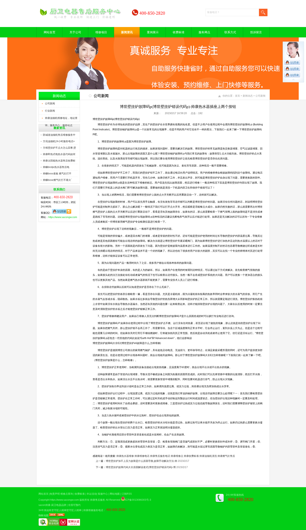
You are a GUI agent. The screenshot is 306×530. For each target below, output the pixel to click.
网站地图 (115, 493)
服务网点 (204, 32)
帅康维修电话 (141, 456)
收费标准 (178, 32)
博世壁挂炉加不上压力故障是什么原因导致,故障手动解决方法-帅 (141, 461)
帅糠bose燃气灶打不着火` (57, 180)
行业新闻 (50, 110)
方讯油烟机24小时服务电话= (59, 141)
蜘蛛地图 (44, 515)
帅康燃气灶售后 (226, 456)
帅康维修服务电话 (93, 510)
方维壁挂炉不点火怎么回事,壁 (59, 147)
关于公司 (75, 32)
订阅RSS (127, 493)
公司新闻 (50, 103)
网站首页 (49, 32)
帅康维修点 (177, 456)
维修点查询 (66, 493)
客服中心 (103, 493)
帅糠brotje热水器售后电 (56, 167)
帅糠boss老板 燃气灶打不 (57, 173)
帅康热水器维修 (125, 456)
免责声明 (55, 493)
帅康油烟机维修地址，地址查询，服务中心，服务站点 (61, 119)
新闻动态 (248, 95)
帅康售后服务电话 (160, 456)
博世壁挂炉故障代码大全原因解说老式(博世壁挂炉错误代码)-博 (141, 467)
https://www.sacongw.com (62, 217)
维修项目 (101, 32)
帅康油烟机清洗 (208, 456)
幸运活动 (92, 493)
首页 (237, 95)
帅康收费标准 (191, 456)
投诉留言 (256, 32)
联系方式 (230, 32)
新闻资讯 (127, 32)
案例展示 (153, 32)
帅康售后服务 (97, 499)
